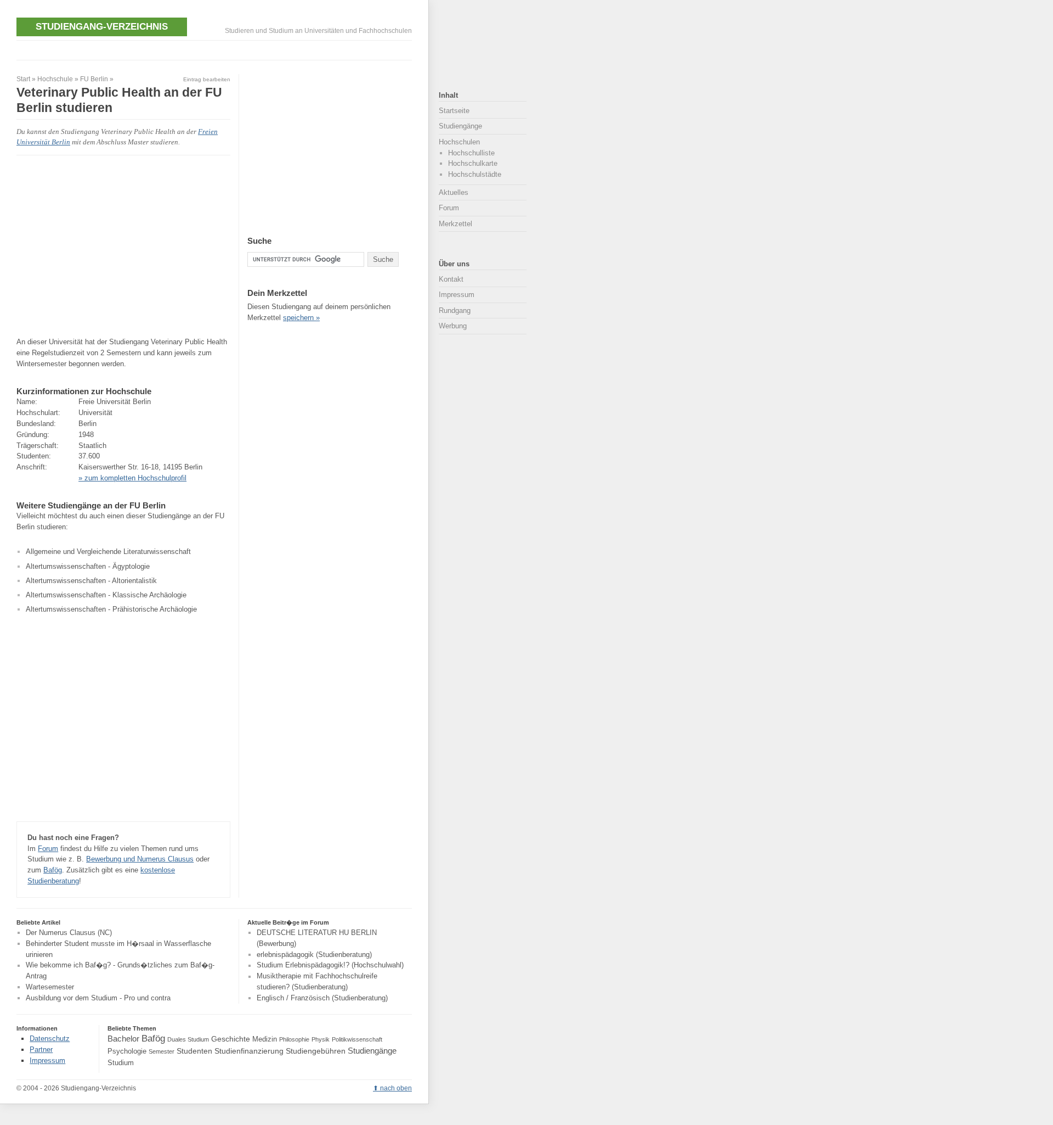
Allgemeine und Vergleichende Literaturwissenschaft (108, 551)
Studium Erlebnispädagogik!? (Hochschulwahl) (330, 965)
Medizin (264, 1039)
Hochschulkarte (472, 163)
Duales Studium (188, 1039)
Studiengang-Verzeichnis (102, 26)
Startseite (454, 111)
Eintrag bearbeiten (206, 79)
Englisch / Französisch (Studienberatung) (322, 998)
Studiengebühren (316, 1050)
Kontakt (451, 279)
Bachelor (123, 1038)
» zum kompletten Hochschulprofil (132, 478)
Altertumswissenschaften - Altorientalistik (91, 581)
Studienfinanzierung (249, 1050)
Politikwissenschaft (357, 1039)
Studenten (194, 1050)
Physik (321, 1039)
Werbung (453, 326)
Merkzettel (455, 224)
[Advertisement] (216, 48)
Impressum (456, 294)
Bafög (52, 870)
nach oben (396, 1088)
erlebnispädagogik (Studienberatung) (314, 954)
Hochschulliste (471, 153)
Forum (48, 848)
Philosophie (294, 1039)
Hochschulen (459, 142)
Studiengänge (460, 126)
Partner (41, 1049)
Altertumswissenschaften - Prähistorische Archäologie (111, 609)
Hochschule (55, 79)
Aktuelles (453, 192)
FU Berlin (94, 79)
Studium (120, 1063)
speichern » (301, 318)
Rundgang (455, 310)
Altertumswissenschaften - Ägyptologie (88, 566)
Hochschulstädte (474, 174)
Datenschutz (50, 1038)
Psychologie (126, 1051)
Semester (161, 1051)
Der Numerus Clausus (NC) (69, 932)
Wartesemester (50, 987)
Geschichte (230, 1038)
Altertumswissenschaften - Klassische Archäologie (106, 595)
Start (23, 79)
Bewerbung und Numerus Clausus (140, 859)
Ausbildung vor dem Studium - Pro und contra (98, 998)
